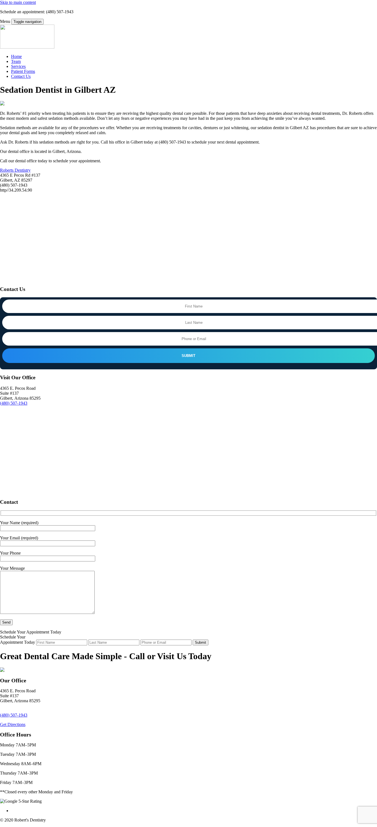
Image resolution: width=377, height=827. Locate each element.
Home (16, 56)
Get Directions (12, 724)
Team (16, 61)
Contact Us (21, 76)
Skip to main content (18, 2)
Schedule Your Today (30, 632)
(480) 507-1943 (13, 403)
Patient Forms (23, 71)
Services (18, 66)
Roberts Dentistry (15, 170)
